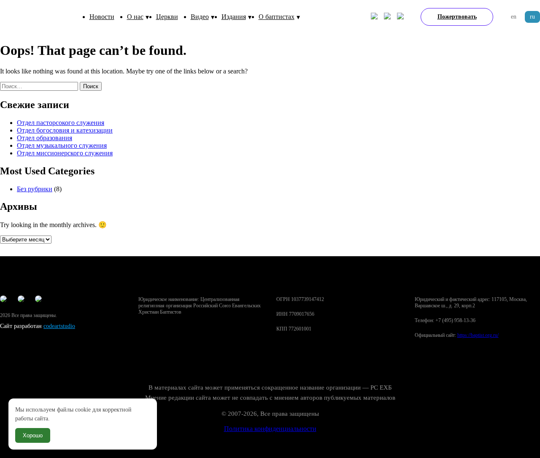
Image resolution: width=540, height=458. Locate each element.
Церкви (167, 16)
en (513, 17)
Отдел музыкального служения (62, 145)
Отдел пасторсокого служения (60, 122)
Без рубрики (34, 188)
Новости (101, 16)
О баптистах (276, 16)
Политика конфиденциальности (270, 428)
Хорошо (33, 435)
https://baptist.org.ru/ (478, 335)
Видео (200, 16)
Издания (233, 16)
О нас (135, 16)
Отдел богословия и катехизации (65, 130)
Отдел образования (44, 137)
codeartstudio (59, 326)
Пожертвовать (457, 17)
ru (532, 17)
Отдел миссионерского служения (65, 153)
